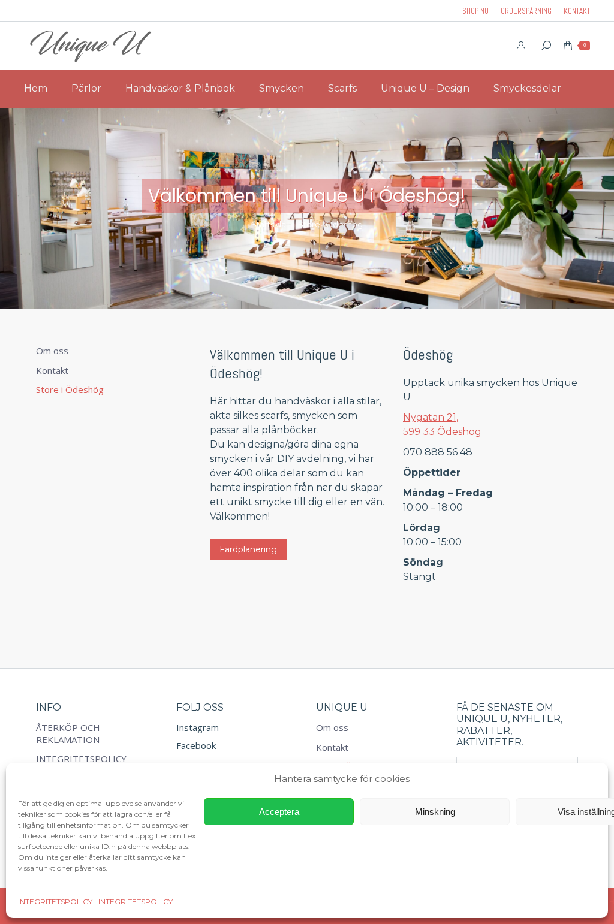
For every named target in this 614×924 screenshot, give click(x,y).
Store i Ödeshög (70, 389)
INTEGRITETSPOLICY (55, 901)
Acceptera (279, 812)
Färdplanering (248, 549)
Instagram (197, 727)
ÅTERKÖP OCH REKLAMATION (68, 733)
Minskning (435, 812)
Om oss (52, 351)
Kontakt (52, 370)
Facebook (196, 745)
